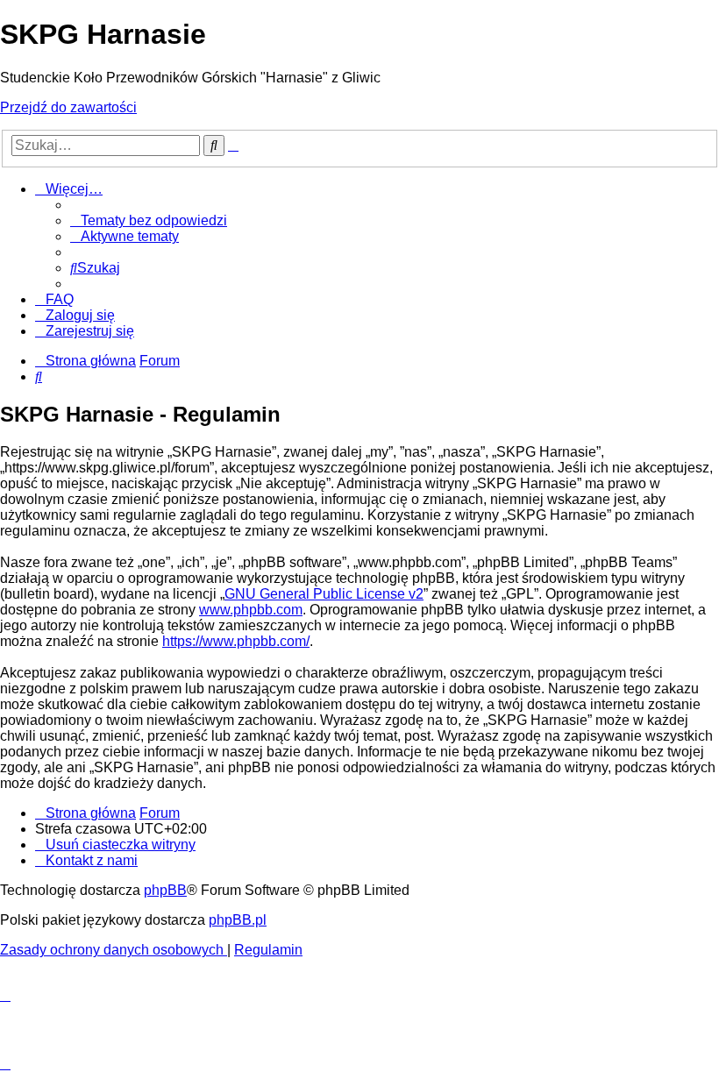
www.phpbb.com (251, 609)
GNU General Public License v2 (324, 593)
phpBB (165, 890)
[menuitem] (148, 220)
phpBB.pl (238, 919)
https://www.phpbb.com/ (236, 641)
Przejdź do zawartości (68, 107)
